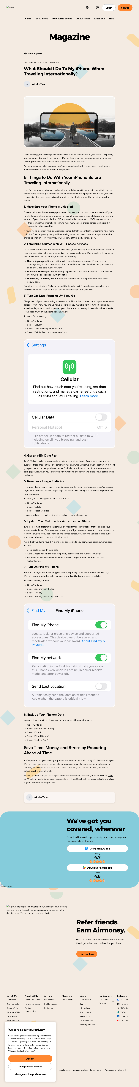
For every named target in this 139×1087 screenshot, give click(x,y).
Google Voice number (43, 553)
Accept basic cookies (30, 1066)
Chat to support (50, 1004)
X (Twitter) (125, 1008)
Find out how (87, 953)
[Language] (87, 7)
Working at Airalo (87, 1024)
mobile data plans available (102, 778)
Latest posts (67, 1000)
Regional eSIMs (13, 1012)
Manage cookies (80, 1070)
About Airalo (83, 18)
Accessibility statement (115, 1070)
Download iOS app (99, 848)
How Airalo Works (62, 18)
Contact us (48, 1008)
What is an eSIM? (32, 1000)
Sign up (125, 7)
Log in (108, 7)
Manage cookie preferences (30, 1074)
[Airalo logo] (15, 7)
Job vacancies (86, 1020)
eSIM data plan (34, 461)
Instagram (125, 1004)
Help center (48, 1000)
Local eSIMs (12, 1016)
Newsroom (85, 1016)
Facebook (125, 1000)
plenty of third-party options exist (79, 237)
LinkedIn (124, 1016)
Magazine (99, 18)
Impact (83, 1004)
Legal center (64, 1070)
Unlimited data (13, 1004)
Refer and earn (13, 1020)
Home (28, 18)
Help (111, 18)
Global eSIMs (12, 1008)
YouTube (124, 1020)
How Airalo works (32, 1004)
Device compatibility (30, 1009)
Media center (86, 1012)
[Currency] (97, 7)
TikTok (123, 1012)
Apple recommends (64, 230)
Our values (85, 1008)
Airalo (110, 775)
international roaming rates (57, 222)
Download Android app (99, 867)
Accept (30, 1058)
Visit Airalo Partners (103, 1001)
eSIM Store (42, 18)
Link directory (96, 1070)
